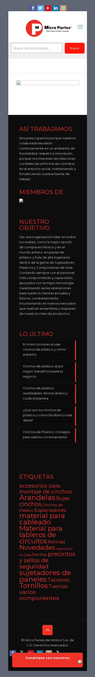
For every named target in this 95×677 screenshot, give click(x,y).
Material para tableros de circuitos (40, 534)
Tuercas (58, 586)
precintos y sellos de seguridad (47, 560)
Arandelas (37, 497)
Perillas (39, 554)
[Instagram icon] (63, 8)
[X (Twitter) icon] (22, 652)
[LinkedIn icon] (56, 8)
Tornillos (33, 585)
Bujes (63, 498)
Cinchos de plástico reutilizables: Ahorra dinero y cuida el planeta (45, 393)
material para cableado (42, 518)
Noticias (56, 541)
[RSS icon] (58, 652)
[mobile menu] (80, 27)
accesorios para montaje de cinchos (45, 488)
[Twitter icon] (41, 8)
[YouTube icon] (48, 8)
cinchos (30, 504)
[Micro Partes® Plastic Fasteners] (49, 28)
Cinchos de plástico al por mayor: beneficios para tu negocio (43, 371)
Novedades (37, 547)
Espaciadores (50, 510)
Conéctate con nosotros (48, 657)
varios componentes (39, 595)
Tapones (58, 580)
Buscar (74, 48)
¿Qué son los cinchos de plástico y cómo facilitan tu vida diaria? (47, 415)
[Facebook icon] (33, 8)
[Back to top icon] (47, 630)
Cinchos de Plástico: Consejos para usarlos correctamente (46, 434)
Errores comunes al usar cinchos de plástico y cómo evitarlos (44, 349)
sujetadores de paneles (45, 575)
